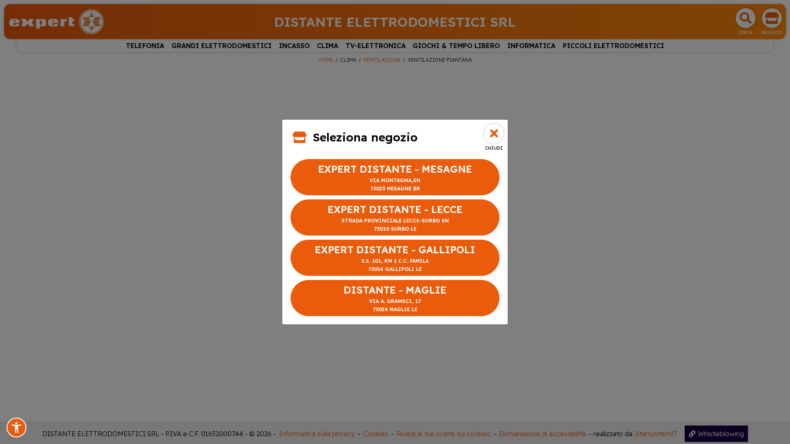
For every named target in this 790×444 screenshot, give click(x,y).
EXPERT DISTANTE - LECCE (395, 217)
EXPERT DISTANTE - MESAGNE (395, 177)
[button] (16, 427)
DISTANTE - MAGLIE (395, 298)
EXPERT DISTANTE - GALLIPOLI (395, 257)
